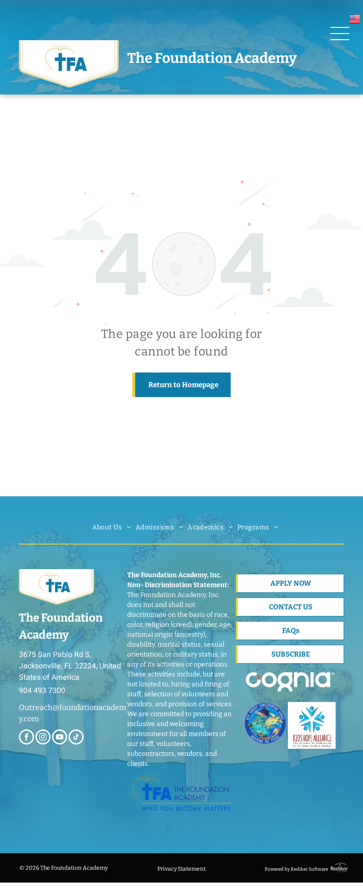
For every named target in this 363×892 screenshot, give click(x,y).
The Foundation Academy (212, 58)
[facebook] (26, 738)
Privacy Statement (181, 869)
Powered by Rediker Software (296, 869)
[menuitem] (111, 527)
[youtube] (59, 738)
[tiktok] (76, 738)
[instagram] (43, 738)
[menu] (339, 33)
